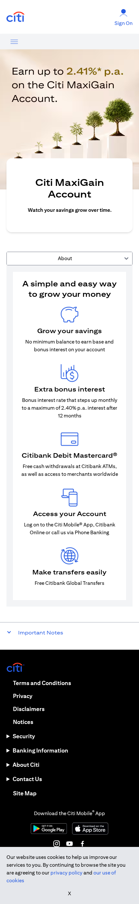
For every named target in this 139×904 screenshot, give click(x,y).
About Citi (26, 764)
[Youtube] (69, 844)
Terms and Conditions (42, 683)
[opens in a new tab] (15, 17)
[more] (14, 41)
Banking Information (40, 750)
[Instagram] (56, 844)
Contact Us (27, 779)
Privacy (22, 696)
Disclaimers (29, 708)
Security (24, 736)
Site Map (25, 793)
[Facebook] (82, 844)
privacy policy (66, 873)
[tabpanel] (69, 436)
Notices (23, 721)
